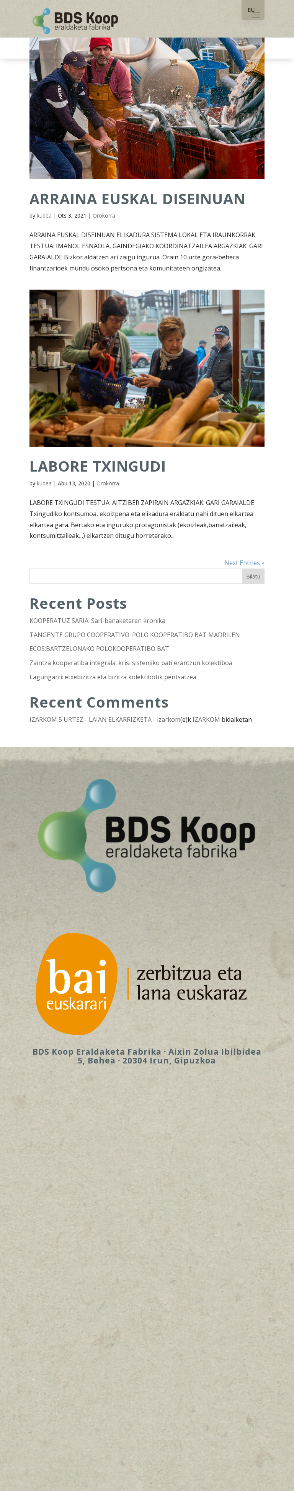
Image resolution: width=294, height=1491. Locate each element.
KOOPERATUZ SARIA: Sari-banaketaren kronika (97, 620)
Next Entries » (244, 563)
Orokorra (104, 215)
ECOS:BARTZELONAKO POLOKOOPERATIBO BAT (99, 648)
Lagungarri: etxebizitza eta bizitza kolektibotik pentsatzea (112, 677)
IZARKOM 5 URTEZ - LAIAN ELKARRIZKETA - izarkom (104, 719)
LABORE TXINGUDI (97, 466)
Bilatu (253, 576)
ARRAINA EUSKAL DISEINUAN (137, 198)
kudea (44, 215)
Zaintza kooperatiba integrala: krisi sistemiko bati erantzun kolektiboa (130, 663)
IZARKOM (206, 719)
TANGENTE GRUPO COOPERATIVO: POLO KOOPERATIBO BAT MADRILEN (134, 635)
